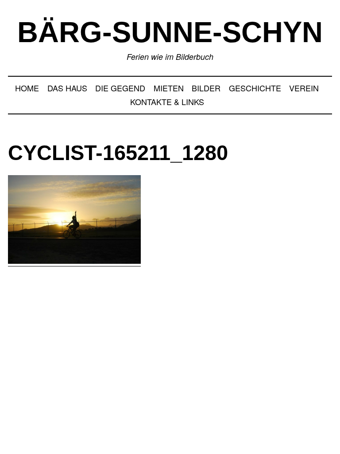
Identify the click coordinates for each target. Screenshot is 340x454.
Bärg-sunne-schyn (170, 32)
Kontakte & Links (167, 101)
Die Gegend (120, 88)
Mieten (169, 88)
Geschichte (255, 88)
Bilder (206, 88)
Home (27, 88)
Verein (304, 88)
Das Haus (67, 88)
